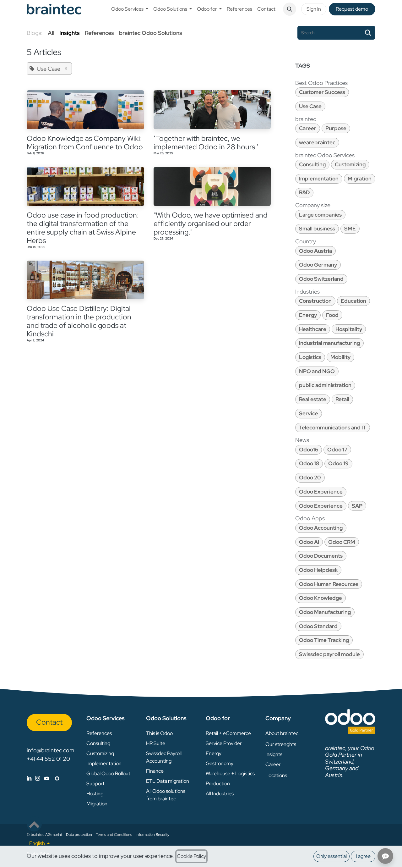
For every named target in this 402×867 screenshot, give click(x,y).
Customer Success (322, 92)
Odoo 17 (337, 449)
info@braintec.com (50, 750)
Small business (317, 228)
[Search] (368, 33)
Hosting (94, 793)
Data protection (79, 834)
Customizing (350, 164)
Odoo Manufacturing (325, 612)
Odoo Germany (318, 264)
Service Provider (224, 743)
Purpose (335, 128)
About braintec (281, 733)
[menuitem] (130, 9)
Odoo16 (308, 449)
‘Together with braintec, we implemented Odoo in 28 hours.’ (206, 142)
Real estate (312, 399)
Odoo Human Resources (328, 584)
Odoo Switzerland (321, 278)
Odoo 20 (310, 477)
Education (353, 300)
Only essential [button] (331, 856)
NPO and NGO (317, 371)
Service (308, 413)
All (51, 32)
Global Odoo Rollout (108, 773)
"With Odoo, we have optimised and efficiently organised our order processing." (211, 223)
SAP (357, 505)
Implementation (319, 178)
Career (307, 128)
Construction (315, 300)
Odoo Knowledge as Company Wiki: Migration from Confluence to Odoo (85, 142)
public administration (325, 385)
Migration (360, 178)
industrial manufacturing (329, 343)
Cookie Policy (191, 856)
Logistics (310, 357)
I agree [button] (363, 856)
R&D (304, 192)
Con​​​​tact (49, 722)
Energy (308, 315)
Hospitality (348, 329)
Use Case (310, 106)
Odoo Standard (318, 626)
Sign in (314, 9)
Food (332, 315)
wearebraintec (317, 142)
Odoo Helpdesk (318, 569)
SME (350, 228)
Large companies (320, 214)
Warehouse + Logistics (230, 773)
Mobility (340, 357)
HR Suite (155, 743)
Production (218, 783)
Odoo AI (309, 541)
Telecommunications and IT (332, 427)
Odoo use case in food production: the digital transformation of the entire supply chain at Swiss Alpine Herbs (83, 228)
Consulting (312, 164)
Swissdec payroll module (329, 654)
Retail (342, 399)
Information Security (152, 834)
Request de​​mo (352, 9)
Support (95, 783)
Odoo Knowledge (320, 597)
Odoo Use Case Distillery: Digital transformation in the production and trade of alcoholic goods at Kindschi (79, 321)
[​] (43, 778)
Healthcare (312, 329)
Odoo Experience (321, 491)
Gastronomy (219, 763)
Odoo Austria (315, 250)
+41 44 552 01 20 (48, 758)
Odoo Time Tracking (324, 640)
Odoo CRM (341, 541)
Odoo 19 (338, 463)
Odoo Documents (321, 555)
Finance (155, 771)
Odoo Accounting (321, 527)
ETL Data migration (167, 781)
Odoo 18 (309, 463)
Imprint (56, 834)
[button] (289, 9)
